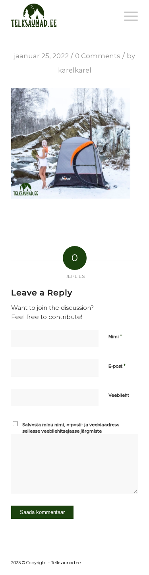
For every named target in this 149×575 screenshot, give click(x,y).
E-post (117, 365)
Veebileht (118, 395)
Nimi (115, 336)
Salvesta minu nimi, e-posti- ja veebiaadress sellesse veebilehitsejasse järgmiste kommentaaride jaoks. (70, 431)
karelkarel (74, 70)
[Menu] (127, 16)
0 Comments (97, 56)
